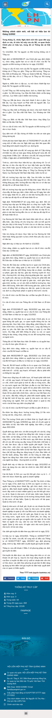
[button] (5, 4)
